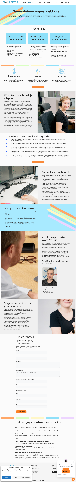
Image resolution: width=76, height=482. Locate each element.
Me (52, 2)
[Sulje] (73, 462)
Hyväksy (6, 477)
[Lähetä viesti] (72, 474)
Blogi (39, 2)
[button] (30, 467)
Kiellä (16, 477)
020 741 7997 (36, 468)
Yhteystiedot (59, 2)
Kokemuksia (46, 2)
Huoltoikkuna (34, 472)
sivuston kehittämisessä (18, 118)
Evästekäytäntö (12, 479)
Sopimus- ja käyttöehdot (36, 474)
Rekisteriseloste (34, 471)
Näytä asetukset (26, 477)
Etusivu (24, 2)
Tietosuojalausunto (18, 479)
